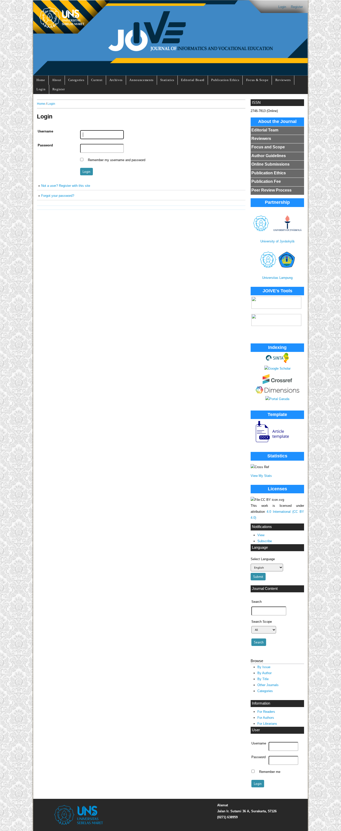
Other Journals (268, 685)
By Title (263, 679)
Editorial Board (192, 80)
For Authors (265, 718)
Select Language (263, 559)
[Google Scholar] (277, 368)
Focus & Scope (257, 80)
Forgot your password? (57, 196)
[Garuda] (277, 399)
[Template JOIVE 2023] (270, 442)
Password (258, 757)
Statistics (167, 80)
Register (297, 7)
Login (282, 7)
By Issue (263, 667)
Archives (116, 80)
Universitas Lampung (277, 278)
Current (97, 80)
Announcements (141, 80)
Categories (76, 80)
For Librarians (267, 724)
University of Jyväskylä (277, 241)
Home (40, 80)
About (56, 80)
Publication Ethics (225, 80)
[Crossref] (277, 383)
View (260, 535)
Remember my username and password (116, 160)
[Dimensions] (277, 392)
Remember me (269, 772)
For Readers (266, 712)
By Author (264, 673)
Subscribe (264, 541)
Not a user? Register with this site (65, 186)
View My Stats (261, 476)
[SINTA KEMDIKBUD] (277, 362)
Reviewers (283, 80)
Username (258, 743)
